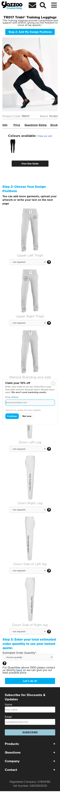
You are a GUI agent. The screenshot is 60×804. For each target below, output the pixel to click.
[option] (13, 146)
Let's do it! (30, 681)
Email (8, 716)
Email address (12, 397)
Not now (26, 416)
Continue (12, 416)
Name (8, 704)
